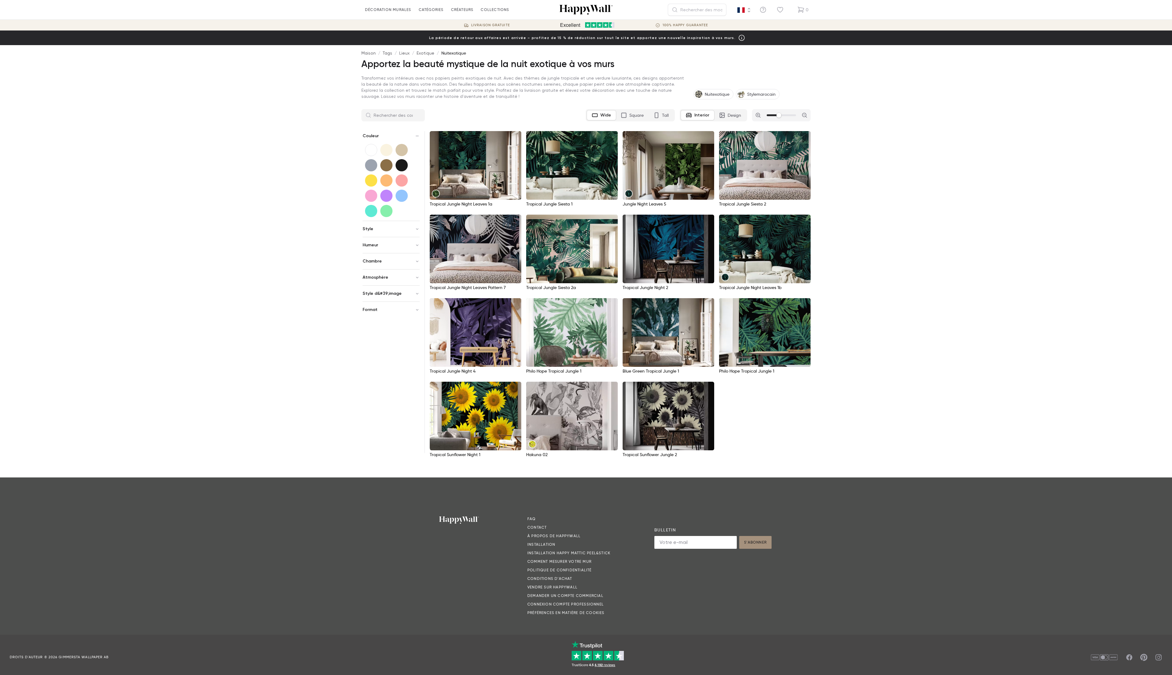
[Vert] (386, 211)
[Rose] (371, 196)
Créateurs (462, 9)
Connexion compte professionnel (565, 604)
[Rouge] (402, 180)
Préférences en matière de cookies (566, 612)
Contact (537, 527)
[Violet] (386, 196)
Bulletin (665, 530)
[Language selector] (744, 10)
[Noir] (402, 165)
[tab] (601, 115)
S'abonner (755, 542)
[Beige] (402, 150)
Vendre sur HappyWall (552, 587)
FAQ (531, 518)
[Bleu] (402, 196)
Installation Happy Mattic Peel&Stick (568, 553)
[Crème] (386, 150)
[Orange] (386, 180)
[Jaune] (371, 180)
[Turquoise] (371, 211)
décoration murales (388, 9)
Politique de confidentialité (559, 570)
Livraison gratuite (490, 25)
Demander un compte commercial (565, 595)
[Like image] (514, 138)
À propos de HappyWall (554, 536)
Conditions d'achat (549, 578)
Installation (541, 544)
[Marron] (386, 165)
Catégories (431, 9)
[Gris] (371, 165)
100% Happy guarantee (685, 25)
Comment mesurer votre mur (559, 561)
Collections (495, 9)
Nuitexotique (453, 53)
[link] (436, 193)
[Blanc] (371, 150)
